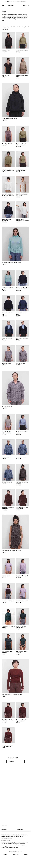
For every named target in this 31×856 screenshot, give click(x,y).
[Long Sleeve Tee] (8, 278)
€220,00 (18, 315)
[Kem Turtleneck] (22, 472)
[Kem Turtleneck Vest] (15, 532)
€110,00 (18, 146)
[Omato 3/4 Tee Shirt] (8, 422)
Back (5, 27)
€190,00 (4, 145)
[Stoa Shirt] (8, 40)
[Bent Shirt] (22, 353)
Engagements (20, 829)
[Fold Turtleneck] (8, 497)
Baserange (4, 829)
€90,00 (3, 747)
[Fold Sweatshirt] (22, 497)
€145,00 (18, 53)
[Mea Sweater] (8, 303)
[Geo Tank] (8, 591)
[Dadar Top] (8, 65)
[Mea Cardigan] (8, 209)
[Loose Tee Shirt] (22, 591)
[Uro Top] (22, 65)
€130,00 (4, 76)
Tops (9, 27)
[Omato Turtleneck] (22, 422)
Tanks (19, 27)
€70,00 (18, 197)
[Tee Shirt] (22, 184)
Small (3, 29)
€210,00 (18, 290)
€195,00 (18, 341)
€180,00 (18, 458)
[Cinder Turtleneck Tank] (22, 159)
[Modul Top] (8, 353)
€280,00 (4, 222)
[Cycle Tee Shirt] (22, 209)
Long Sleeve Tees (26, 27)
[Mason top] (8, 134)
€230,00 (4, 51)
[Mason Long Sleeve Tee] (8, 159)
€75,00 (18, 171)
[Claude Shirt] (15, 388)
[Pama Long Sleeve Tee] (15, 676)
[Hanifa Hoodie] (22, 40)
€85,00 (3, 577)
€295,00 (4, 315)
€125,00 (4, 364)
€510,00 (18, 485)
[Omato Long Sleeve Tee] (8, 735)
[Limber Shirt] (8, 472)
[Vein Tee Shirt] (22, 641)
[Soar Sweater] (22, 278)
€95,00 (3, 654)
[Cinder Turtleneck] (8, 710)
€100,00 (18, 222)
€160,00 (4, 341)
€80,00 (18, 654)
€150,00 (4, 264)
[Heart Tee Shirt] (8, 641)
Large (6, 29)
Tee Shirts (13, 27)
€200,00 (18, 434)
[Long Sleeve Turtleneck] (15, 244)
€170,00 (4, 171)
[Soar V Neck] (8, 328)
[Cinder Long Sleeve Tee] (22, 134)
